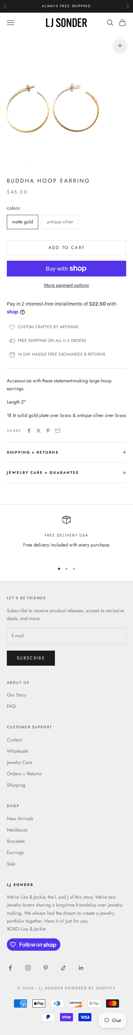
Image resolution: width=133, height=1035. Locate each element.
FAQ (11, 706)
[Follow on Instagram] (28, 967)
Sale (11, 863)
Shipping (16, 784)
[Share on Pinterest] (48, 430)
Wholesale (17, 751)
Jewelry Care (19, 762)
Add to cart (66, 247)
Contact (14, 739)
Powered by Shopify (90, 988)
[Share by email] (57, 430)
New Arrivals (20, 818)
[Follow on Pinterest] (45, 967)
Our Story (16, 694)
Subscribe (31, 658)
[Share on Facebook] (29, 430)
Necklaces (17, 829)
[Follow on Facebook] (10, 967)
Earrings (15, 852)
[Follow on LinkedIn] (81, 967)
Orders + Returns (24, 773)
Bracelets (16, 841)
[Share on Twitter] (38, 430)
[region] (66, 536)
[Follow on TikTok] (63, 967)
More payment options (66, 285)
